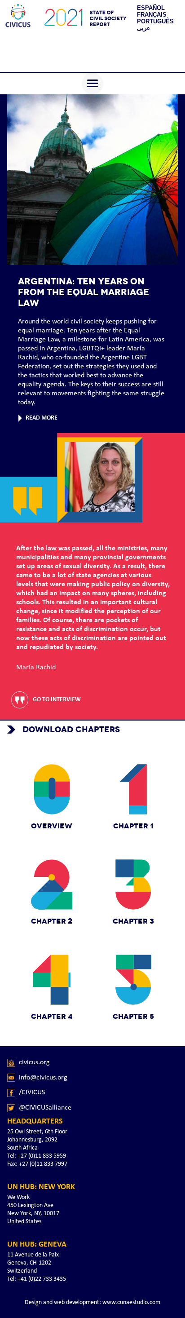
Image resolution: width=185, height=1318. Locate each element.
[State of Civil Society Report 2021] (18, 18)
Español (151, 8)
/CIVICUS (32, 1092)
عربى (143, 28)
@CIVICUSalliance (45, 1107)
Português (155, 21)
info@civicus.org (43, 1077)
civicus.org (34, 1062)
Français (152, 15)
